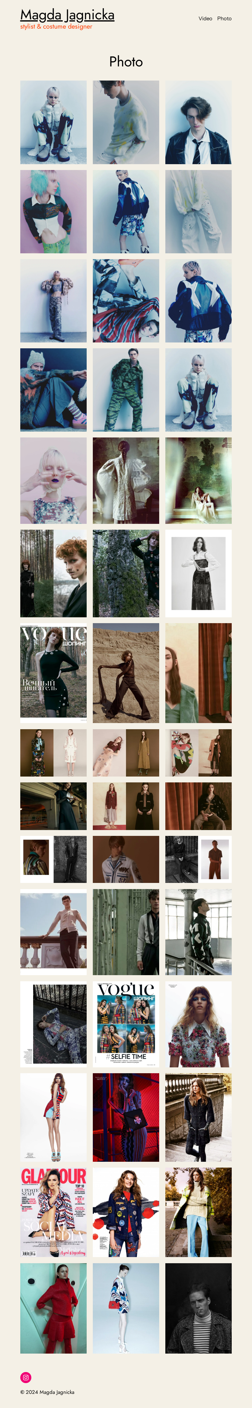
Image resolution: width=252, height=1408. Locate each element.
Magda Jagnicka (67, 14)
